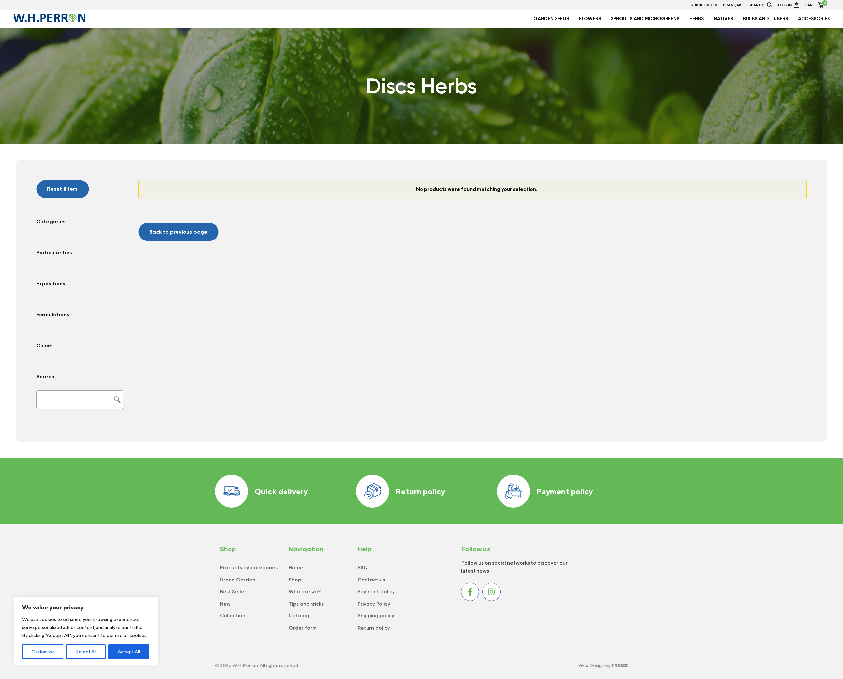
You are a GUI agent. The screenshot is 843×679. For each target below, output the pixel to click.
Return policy (420, 491)
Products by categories (249, 568)
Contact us (371, 580)
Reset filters (62, 189)
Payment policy (564, 491)
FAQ (363, 568)
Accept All (129, 651)
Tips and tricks (306, 604)
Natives (723, 19)
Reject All (85, 651)
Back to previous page (178, 232)
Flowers (590, 19)
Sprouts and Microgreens (645, 19)
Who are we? (305, 592)
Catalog (299, 616)
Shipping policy (376, 616)
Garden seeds (551, 19)
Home (296, 568)
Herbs (696, 19)
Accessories (814, 19)
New (225, 604)
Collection (232, 616)
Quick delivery (281, 491)
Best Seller (233, 592)
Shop (295, 580)
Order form (302, 628)
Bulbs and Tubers (765, 19)
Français (733, 5)
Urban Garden (237, 580)
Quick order (703, 5)
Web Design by (603, 665)
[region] (85, 631)
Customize (42, 651)
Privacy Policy (374, 604)
